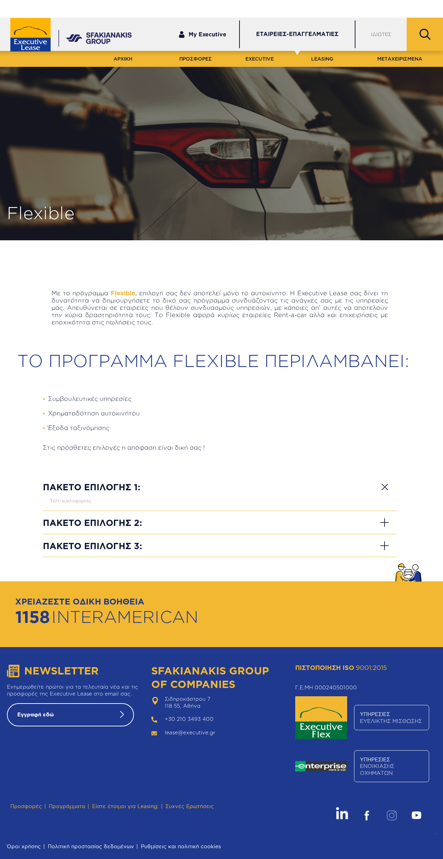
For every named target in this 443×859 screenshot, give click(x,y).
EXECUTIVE (259, 58)
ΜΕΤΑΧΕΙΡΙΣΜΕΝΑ (399, 58)
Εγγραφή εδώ (35, 714)
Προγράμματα (67, 806)
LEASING (322, 58)
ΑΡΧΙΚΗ (123, 58)
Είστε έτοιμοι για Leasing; (125, 806)
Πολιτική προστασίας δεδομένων (91, 846)
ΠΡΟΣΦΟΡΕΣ (195, 58)
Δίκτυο (367, 8)
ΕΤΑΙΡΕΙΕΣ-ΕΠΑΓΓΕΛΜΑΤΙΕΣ (297, 34)
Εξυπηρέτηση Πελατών (316, 8)
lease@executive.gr (190, 732)
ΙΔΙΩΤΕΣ (381, 34)
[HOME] (35, 35)
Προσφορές (26, 806)
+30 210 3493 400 (189, 719)
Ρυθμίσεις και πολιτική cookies (181, 846)
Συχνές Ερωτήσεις (189, 806)
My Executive (207, 34)
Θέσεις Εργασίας (412, 8)
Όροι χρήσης (24, 846)
